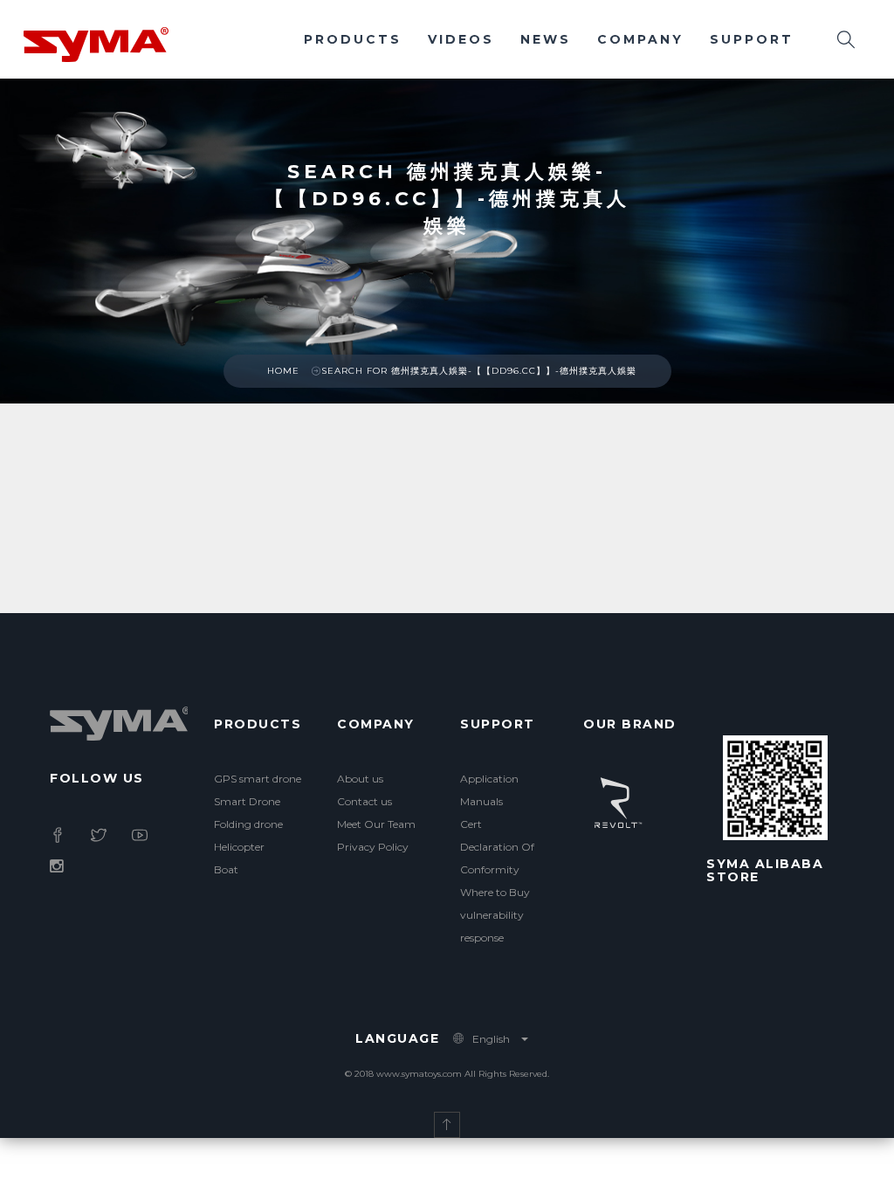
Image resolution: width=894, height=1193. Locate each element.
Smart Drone (247, 801)
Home (283, 370)
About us (360, 778)
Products (353, 39)
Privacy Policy (373, 846)
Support (752, 39)
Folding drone (248, 824)
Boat (226, 869)
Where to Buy (495, 892)
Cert (471, 824)
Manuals (481, 801)
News (545, 39)
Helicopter (239, 846)
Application (489, 778)
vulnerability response (492, 926)
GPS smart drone (257, 778)
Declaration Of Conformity (497, 858)
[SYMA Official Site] (96, 42)
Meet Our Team (376, 824)
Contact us (364, 801)
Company (640, 39)
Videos (461, 39)
